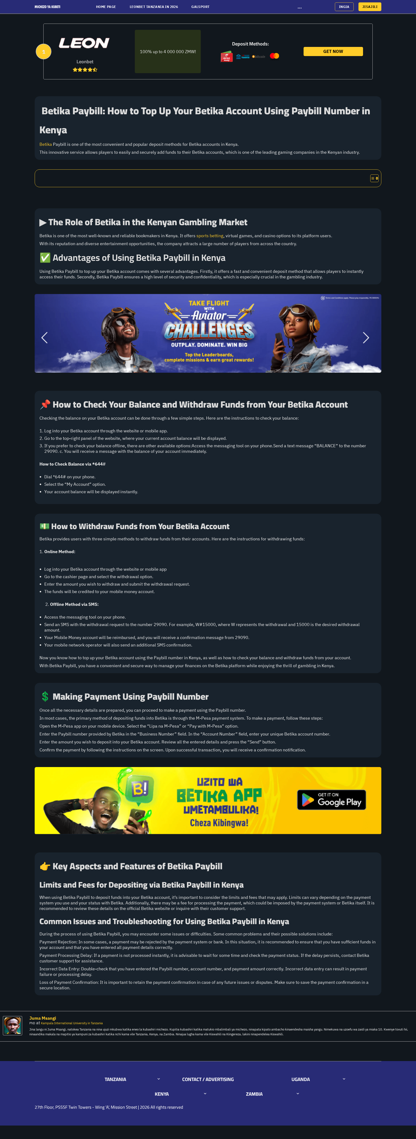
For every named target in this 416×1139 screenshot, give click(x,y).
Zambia (254, 1093)
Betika (45, 144)
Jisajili (369, 7)
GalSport (200, 7)
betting (216, 235)
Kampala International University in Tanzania (72, 1023)
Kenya (162, 1093)
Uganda (301, 1079)
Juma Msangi (42, 1018)
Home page (106, 7)
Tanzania (115, 1079)
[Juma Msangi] (14, 1025)
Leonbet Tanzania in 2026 (154, 7)
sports (202, 235)
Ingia (344, 7)
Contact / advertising (208, 1079)
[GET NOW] (85, 44)
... (300, 6)
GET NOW (333, 51)
